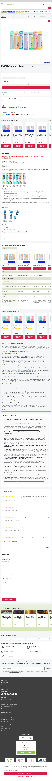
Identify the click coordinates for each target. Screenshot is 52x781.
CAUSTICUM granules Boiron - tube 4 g (9, 265)
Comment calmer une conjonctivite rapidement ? (18, 617)
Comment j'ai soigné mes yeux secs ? (42, 617)
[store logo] (16, 4)
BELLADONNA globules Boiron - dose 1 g (17, 135)
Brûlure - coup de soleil (34, 16)
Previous (48, 120)
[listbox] (26, 78)
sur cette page (31, 397)
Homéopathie (18, 16)
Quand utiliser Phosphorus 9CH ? (30, 617)
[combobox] (26, 8)
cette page (33, 371)
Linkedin (13, 694)
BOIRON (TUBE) (8, 70)
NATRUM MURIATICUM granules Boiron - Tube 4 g (41, 326)
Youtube (10, 694)
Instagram (5, 694)
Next (50, 120)
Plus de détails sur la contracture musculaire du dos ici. (26, 430)
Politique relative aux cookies (11, 770)
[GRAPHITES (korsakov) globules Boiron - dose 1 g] (24, 256)
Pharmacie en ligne (11, 16)
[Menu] (32, 737)
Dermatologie (25, 16)
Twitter (8, 694)
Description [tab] (6, 153)
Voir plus (47, 547)
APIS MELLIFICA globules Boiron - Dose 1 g (41, 135)
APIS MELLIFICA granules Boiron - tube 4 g (6, 326)
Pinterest (16, 694)
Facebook (2, 694)
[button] (49, 21)
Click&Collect (4, 721)
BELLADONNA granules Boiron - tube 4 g (17, 326)
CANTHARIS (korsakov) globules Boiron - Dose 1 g (29, 135)
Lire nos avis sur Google (26, 752)
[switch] (30, 738)
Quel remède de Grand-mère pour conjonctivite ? (6, 617)
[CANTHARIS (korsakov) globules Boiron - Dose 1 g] (39, 256)
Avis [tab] (3, 238)
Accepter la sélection (25, 773)
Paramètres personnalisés (26, 776)
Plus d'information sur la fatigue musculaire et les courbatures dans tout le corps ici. (24, 481)
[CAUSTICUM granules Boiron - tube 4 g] (9, 256)
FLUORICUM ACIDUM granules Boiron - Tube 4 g (5, 135)
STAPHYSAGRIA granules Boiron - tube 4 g (29, 326)
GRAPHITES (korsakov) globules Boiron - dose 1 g (24, 265)
